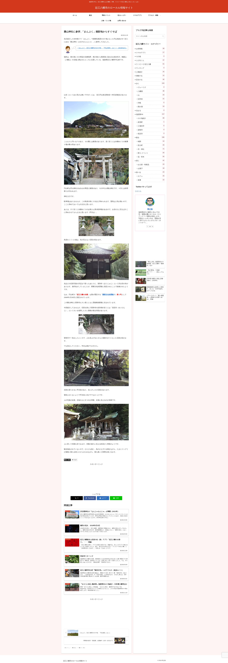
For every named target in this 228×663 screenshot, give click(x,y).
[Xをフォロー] (147, 226)
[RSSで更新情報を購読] (152, 226)
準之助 (150, 209)
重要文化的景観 (108, 294)
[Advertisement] (96, 478)
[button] (163, 36)
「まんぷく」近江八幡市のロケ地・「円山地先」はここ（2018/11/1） (102, 48)
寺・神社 (68, 459)
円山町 (75, 459)
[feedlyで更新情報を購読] (150, 226)
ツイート (138, 191)
